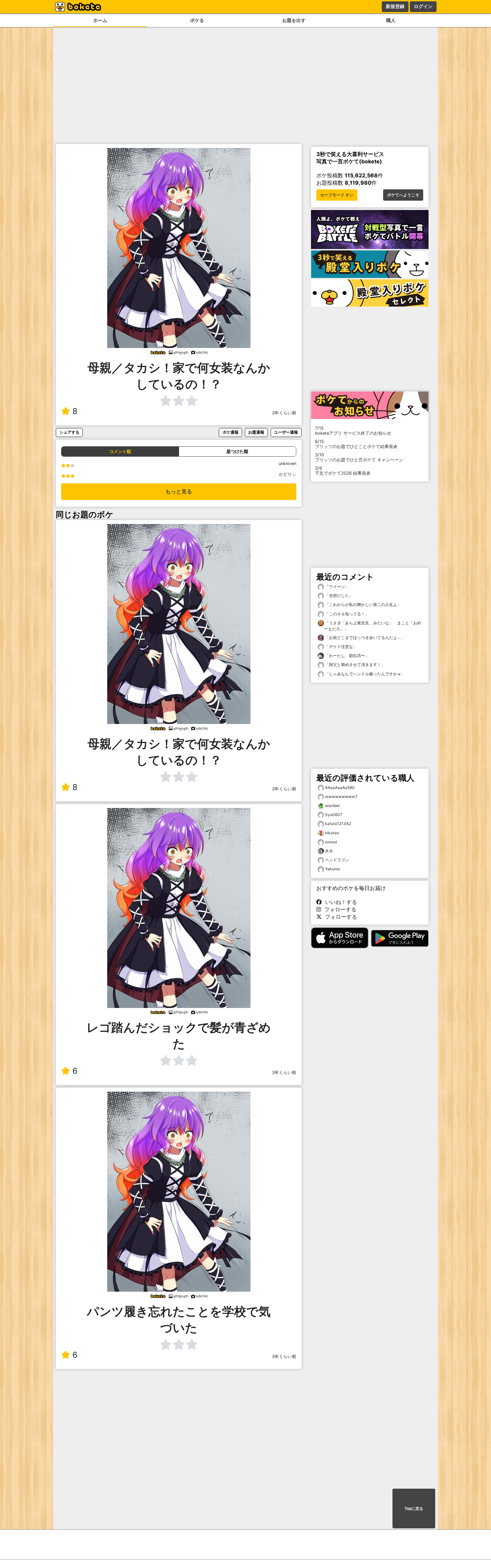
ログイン (423, 6)
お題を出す (294, 20)
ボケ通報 (230, 432)
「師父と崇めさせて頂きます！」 (354, 664)
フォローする (338, 909)
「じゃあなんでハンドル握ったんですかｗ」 (364, 673)
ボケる (197, 20)
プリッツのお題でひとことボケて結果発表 (356, 444)
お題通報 (256, 432)
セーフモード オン (336, 195)
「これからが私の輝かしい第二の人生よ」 (362, 604)
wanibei (332, 805)
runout (331, 841)
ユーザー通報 (286, 432)
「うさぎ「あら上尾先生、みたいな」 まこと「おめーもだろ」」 (372, 625)
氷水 (329, 850)
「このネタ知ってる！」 (346, 613)
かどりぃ (287, 474)
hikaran (332, 832)
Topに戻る (413, 1508)
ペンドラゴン (337, 859)
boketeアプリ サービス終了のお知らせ (353, 431)
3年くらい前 (284, 412)
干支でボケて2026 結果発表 (342, 471)
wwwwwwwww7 (341, 796)
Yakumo (332, 868)
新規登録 (395, 6)
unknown (287, 463)
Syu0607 (333, 814)
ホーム (100, 20)
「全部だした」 (338, 595)
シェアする (69, 432)
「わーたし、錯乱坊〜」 (346, 655)
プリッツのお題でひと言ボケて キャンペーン (359, 457)
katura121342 (338, 823)
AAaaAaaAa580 (340, 787)
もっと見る (178, 491)
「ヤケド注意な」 (340, 646)
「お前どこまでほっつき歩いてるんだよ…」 (364, 637)
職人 (390, 20)
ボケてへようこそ (403, 195)
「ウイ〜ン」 (336, 586)
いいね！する (339, 902)
